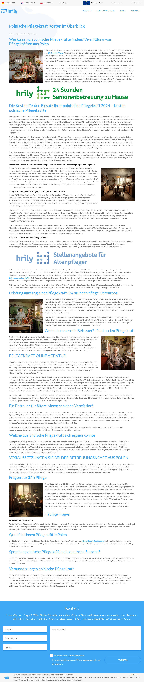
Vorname (8, 629)
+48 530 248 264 (30, 3)
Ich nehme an (133, 675)
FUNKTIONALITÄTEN (105, 11)
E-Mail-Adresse (11, 638)
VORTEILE (87, 11)
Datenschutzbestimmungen (62, 660)
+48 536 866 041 (10, 3)
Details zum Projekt (117, 3)
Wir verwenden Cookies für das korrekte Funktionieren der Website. (44, 674)
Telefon (8, 647)
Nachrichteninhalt (59, 629)
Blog (122, 11)
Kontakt (135, 11)
